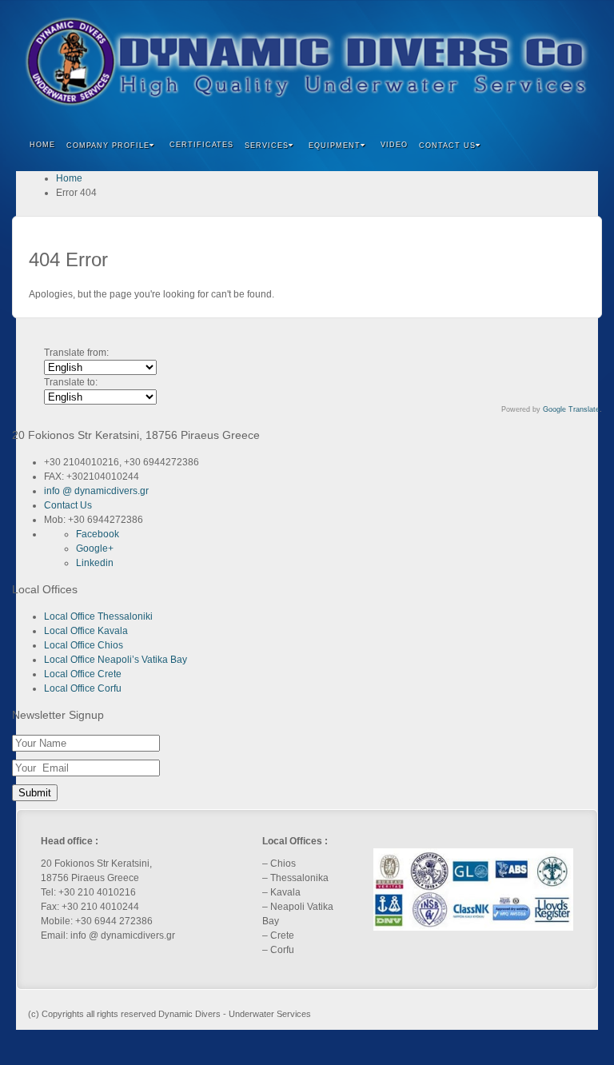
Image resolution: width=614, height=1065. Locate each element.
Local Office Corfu (83, 688)
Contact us (447, 146)
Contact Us (68, 505)
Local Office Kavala (86, 630)
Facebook (489, 61)
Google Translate (571, 409)
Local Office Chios (83, 645)
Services (267, 146)
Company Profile (108, 146)
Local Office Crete (83, 674)
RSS (575, 61)
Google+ (510, 61)
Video (394, 145)
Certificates (201, 145)
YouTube (554, 61)
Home (42, 145)
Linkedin (532, 61)
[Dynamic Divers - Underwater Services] (307, 61)
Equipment (335, 146)
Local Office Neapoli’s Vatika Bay (115, 659)
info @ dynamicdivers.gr (96, 491)
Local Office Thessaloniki (98, 616)
